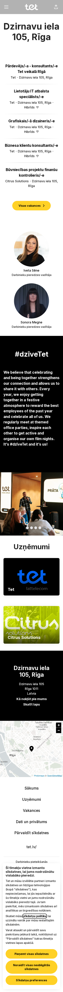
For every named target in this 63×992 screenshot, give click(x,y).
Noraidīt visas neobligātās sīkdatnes (31, 967)
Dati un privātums (31, 822)
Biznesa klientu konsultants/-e (31, 145)
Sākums (31, 788)
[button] (56, 7)
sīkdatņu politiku (34, 916)
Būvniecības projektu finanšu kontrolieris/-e (31, 173)
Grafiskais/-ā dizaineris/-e (31, 121)
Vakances (31, 810)
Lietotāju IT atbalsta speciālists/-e (31, 94)
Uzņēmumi (31, 799)
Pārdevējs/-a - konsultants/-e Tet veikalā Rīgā (31, 69)
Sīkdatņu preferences (31, 980)
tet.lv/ (31, 847)
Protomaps (39, 775)
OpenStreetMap (54, 775)
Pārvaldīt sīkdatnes (31, 833)
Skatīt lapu (31, 704)
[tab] (23, 528)
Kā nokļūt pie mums (31, 699)
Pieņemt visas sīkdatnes (32, 954)
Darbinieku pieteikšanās (31, 862)
